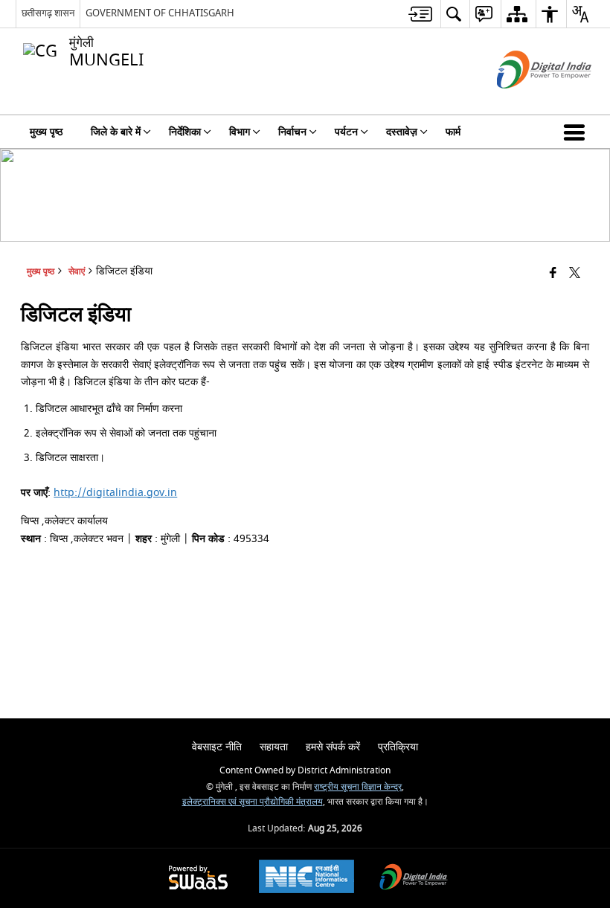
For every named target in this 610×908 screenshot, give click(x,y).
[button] (577, 131)
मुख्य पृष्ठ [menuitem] (46, 132)
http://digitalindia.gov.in (115, 492)
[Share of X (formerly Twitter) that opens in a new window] (574, 273)
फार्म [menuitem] (453, 132)
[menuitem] (420, 14)
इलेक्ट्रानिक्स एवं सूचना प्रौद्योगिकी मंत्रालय (252, 802)
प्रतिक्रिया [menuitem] (398, 747)
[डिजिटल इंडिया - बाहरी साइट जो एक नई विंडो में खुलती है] (525, 101)
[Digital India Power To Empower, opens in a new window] (413, 878)
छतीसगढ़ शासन (48, 13)
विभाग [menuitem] (239, 132)
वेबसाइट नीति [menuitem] (217, 747)
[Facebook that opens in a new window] (553, 273)
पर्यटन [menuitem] (346, 132)
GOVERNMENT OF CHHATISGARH (160, 13)
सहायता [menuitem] (274, 747)
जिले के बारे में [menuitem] (116, 132)
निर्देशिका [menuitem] (185, 132)
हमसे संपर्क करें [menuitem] (333, 747)
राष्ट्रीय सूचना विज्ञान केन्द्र (358, 787)
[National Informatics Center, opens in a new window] (306, 878)
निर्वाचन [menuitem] (292, 132)
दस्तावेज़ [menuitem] (401, 132)
